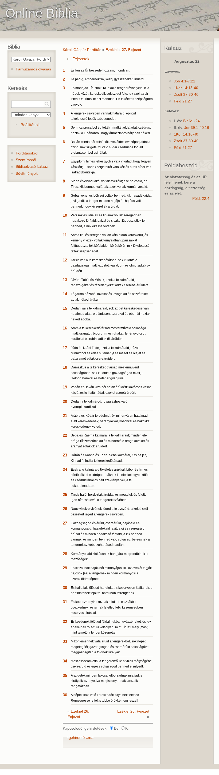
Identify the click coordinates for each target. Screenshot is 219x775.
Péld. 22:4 (200, 199)
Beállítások (30, 124)
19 (65, 387)
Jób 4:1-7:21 (184, 81)
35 (65, 675)
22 (65, 435)
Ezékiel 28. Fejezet (133, 711)
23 (65, 455)
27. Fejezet (131, 50)
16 (65, 328)
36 (65, 695)
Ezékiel (111, 50)
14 (65, 294)
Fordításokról (27, 153)
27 (65, 523)
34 (65, 661)
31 (65, 601)
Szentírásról (26, 160)
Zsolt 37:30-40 (186, 95)
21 (65, 415)
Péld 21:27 (183, 101)
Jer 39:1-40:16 (196, 128)
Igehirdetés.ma (80, 737)
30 (65, 587)
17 (65, 347)
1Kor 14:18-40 (186, 88)
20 (65, 401)
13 (65, 279)
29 (65, 568)
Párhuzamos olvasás (33, 69)
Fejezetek (80, 59)
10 (65, 215)
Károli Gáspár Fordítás (82, 50)
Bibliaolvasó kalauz (32, 167)
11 (65, 235)
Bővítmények (27, 174)
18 (65, 367)
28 (65, 553)
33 (65, 641)
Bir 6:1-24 (191, 121)
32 (65, 621)
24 (65, 469)
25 (65, 494)
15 (65, 308)
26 (65, 508)
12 (65, 260)
